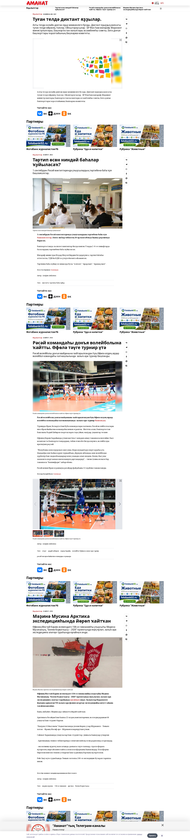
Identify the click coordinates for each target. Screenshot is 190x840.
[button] (119, 504)
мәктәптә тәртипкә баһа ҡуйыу (53, 283)
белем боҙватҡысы (82, 786)
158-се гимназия (60, 786)
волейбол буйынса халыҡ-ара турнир (85, 551)
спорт (44, 551)
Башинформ (54, 270)
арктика (70, 786)
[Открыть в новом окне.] (42, 113)
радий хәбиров (53, 551)
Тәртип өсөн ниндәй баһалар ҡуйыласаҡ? (66, 8)
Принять (152, 836)
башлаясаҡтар (44, 237)
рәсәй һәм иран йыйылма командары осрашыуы (54, 556)
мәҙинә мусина (47, 786)
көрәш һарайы (65, 551)
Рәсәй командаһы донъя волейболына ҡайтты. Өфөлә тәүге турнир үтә (104, 8)
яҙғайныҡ (75, 700)
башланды (100, 420)
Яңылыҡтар (32, 8)
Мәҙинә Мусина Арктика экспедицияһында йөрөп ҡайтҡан (137, 8)
